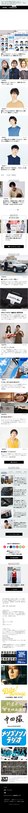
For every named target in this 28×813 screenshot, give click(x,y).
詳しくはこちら (24, 3)
